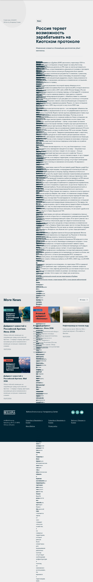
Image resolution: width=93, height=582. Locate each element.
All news (82, 300)
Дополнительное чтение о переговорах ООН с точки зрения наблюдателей (61, 279)
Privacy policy (52, 426)
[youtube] (82, 412)
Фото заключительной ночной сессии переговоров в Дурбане (56, 276)
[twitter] (77, 412)
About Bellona (30, 426)
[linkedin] (73, 412)
